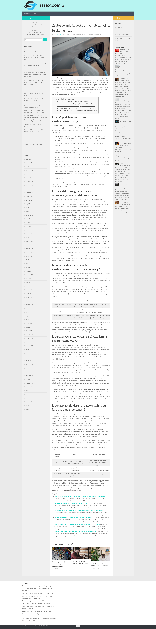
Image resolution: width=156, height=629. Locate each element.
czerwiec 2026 (29, 163)
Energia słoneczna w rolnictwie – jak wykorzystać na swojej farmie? (75, 531)
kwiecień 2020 (29, 364)
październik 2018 (30, 383)
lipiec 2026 (28, 159)
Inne (118, 31)
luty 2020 (28, 372)
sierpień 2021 (29, 304)
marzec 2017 (29, 402)
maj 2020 (28, 360)
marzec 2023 (29, 234)
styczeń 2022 (29, 286)
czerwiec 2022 (29, 267)
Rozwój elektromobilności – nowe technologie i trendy (71, 503)
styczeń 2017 (29, 409)
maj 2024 (28, 204)
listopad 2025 (29, 177)
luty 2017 (28, 405)
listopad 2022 (29, 248)
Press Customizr (40, 628)
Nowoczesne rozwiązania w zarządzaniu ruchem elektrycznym (37, 593)
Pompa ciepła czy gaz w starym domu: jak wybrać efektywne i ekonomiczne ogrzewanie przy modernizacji (123, 147)
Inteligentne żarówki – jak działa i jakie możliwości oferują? (72, 517)
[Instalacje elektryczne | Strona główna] (44, 6)
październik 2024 (30, 192)
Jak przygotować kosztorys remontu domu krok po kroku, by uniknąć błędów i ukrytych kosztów (34, 82)
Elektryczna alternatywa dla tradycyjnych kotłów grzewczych (37, 586)
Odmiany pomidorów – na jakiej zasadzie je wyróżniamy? (123, 51)
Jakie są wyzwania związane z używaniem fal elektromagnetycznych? (76, 108)
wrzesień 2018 (29, 387)
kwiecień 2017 (29, 398)
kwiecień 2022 (29, 275)
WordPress (29, 628)
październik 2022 (30, 252)
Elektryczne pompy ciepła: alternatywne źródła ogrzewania (36, 601)
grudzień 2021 (29, 290)
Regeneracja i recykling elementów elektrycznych (123, 123)
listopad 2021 (29, 293)
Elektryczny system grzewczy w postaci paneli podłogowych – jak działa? (77, 524)
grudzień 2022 (29, 245)
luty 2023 (28, 237)
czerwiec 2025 (29, 181)
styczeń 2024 (29, 211)
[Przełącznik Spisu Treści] (95, 99)
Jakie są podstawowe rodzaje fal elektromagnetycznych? (72, 101)
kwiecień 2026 (29, 170)
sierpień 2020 (29, 349)
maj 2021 (28, 316)
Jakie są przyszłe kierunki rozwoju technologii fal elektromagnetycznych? (77, 110)
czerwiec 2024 (29, 200)
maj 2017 (28, 394)
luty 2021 (28, 327)
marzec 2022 (29, 278)
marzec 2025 (29, 189)
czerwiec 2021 (29, 312)
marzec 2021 (29, 323)
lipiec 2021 (28, 308)
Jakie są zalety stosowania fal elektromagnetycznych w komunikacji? (76, 106)
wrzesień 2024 (29, 196)
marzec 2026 (29, 174)
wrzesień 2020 (29, 346)
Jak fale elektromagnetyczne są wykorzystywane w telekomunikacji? (75, 104)
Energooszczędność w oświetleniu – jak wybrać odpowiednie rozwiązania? (78, 510)
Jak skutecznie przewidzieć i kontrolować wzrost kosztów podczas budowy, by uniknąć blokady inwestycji (35, 74)
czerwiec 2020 (29, 357)
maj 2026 (28, 166)
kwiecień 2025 (29, 185)
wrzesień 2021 (29, 301)
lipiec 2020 (28, 353)
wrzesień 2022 (29, 256)
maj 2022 (28, 271)
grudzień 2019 (29, 379)
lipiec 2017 (28, 390)
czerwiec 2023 (29, 222)
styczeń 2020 (29, 375)
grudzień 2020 (29, 334)
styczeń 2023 (29, 241)
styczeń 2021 (29, 331)
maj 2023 (28, 226)
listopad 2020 (29, 338)
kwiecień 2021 (29, 319)
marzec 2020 (29, 368)
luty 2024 (28, 207)
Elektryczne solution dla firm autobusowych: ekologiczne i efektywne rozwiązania (79, 496)
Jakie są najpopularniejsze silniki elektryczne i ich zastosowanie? (123, 165)
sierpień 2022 (29, 260)
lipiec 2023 (28, 219)
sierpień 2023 (29, 215)
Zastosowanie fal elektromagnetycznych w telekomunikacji (37, 611)
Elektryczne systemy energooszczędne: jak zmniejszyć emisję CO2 (122, 186)
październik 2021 (30, 297)
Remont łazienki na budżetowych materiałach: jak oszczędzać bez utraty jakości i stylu (34, 57)
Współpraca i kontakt (30, 13)
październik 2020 (30, 342)
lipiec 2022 (28, 263)
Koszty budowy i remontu (123, 34)
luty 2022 (28, 282)
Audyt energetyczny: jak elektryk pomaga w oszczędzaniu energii (59, 564)
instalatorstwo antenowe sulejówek (33, 103)
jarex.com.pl (59, 35)
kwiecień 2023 (29, 230)
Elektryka (55, 18)
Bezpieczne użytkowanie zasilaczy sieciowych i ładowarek (36, 603)
